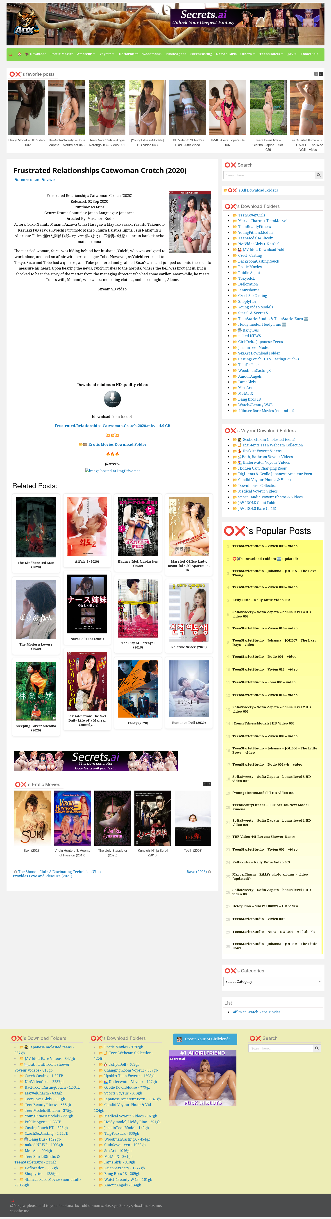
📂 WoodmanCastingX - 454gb (124, 1139)
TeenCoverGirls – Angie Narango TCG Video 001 (107, 142)
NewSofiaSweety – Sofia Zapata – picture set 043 (67, 142)
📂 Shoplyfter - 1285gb (39, 1174)
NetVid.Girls (226, 54)
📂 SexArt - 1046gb (115, 1151)
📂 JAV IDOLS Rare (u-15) (254, 508)
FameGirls (309, 54)
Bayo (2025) (197, 872)
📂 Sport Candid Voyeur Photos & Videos (268, 497)
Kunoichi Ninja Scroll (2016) (153, 852)
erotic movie (29, 180)
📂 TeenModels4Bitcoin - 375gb (46, 1110)
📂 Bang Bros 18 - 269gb (119, 1174)
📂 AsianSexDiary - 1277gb (122, 1168)
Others (246, 54)
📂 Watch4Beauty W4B (253, 405)
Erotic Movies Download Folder (117, 444)
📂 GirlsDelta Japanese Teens (258, 342)
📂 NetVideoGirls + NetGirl (256, 244)
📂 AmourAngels (247, 376)
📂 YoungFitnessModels (253, 232)
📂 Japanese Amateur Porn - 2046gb (130, 1099)
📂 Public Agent (246, 273)
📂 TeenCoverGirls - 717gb (42, 1099)
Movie (50, 180)
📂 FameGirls (244, 382)
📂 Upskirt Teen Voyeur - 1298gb (127, 1076)
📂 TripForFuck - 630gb (119, 1133)
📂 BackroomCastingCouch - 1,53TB (50, 1087)
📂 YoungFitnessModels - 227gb (46, 1116)
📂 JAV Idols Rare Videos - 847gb (47, 1058)
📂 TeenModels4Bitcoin (253, 238)
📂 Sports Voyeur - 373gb (120, 1093)
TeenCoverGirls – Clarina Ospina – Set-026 (268, 145)
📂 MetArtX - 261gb (116, 1156)
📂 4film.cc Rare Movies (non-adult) (263, 411)
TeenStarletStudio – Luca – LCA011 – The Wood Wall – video (308, 145)
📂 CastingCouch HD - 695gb (43, 1128)
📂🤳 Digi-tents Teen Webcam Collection (268, 445)
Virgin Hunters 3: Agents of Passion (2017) (73, 852)
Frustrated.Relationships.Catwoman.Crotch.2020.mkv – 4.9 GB (112, 426)
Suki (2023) (32, 850)
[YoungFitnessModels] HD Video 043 (147, 142)
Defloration (128, 54)
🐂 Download (36, 54)
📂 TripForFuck (246, 365)
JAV (290, 54)
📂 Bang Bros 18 (247, 399)
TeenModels (269, 54)
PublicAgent (176, 54)
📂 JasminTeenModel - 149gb (124, 1128)
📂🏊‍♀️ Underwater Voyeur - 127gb (128, 1082)
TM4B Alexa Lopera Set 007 (227, 142)
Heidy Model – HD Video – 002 (27, 142)
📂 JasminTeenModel (251, 347)
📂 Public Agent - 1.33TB (40, 1122)
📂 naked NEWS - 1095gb (41, 1145)
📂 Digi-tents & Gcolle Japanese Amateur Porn (272, 474)
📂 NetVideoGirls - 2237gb (42, 1082)
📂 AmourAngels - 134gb (120, 1185)
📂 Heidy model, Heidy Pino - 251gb (130, 1122)
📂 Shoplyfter (244, 301)
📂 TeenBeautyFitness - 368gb (45, 1105)
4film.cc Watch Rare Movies (256, 1012)
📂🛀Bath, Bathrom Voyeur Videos (263, 457)
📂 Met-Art (242, 388)
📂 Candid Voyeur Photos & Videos (262, 480)
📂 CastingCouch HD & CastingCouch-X (266, 359)
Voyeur (105, 54)
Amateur (84, 54)
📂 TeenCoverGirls (249, 215)
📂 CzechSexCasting (250, 296)
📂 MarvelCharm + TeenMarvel (260, 221)
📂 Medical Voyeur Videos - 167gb (128, 1116)
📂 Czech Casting (247, 255)
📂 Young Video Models (253, 307)
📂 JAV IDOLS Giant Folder (255, 503)
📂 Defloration (245, 284)
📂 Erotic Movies (247, 267)
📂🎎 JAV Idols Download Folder (260, 249)
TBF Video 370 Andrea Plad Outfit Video (187, 142)
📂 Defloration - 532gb (38, 1168)
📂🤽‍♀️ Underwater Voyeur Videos (261, 462)
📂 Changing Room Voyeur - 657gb (128, 1070)
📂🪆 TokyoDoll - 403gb (119, 1064)
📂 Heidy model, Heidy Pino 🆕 (259, 324)
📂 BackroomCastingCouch (256, 261)
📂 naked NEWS (247, 336)
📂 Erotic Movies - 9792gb (121, 1047)
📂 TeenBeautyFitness (252, 227)
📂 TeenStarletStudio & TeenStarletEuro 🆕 (270, 319)
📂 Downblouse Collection (255, 486)
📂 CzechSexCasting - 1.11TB (43, 1133)
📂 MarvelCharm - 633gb (40, 1093)
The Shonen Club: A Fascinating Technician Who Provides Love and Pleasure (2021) (57, 874)
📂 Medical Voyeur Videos (255, 491)
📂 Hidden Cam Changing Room (260, 468)
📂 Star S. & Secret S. (251, 313)
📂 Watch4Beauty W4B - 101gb (125, 1179)
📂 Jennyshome (246, 290)
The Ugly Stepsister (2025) (112, 852)
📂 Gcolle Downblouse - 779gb (124, 1087)
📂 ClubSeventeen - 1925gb (122, 1145)
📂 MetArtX (243, 393)
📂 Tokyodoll (244, 278)
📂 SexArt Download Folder (256, 353)
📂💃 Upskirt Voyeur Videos (257, 451)
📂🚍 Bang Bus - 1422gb (40, 1139)
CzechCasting (201, 54)
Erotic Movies (61, 54)
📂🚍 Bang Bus (246, 330)
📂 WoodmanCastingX (252, 370)
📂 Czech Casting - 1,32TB (41, 1076)
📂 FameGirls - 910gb (117, 1162)
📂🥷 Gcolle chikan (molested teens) (264, 439)
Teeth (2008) (193, 850)
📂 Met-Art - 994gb (35, 1151)
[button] (11, 54)
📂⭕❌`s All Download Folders (250, 190)
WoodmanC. (152, 54)
